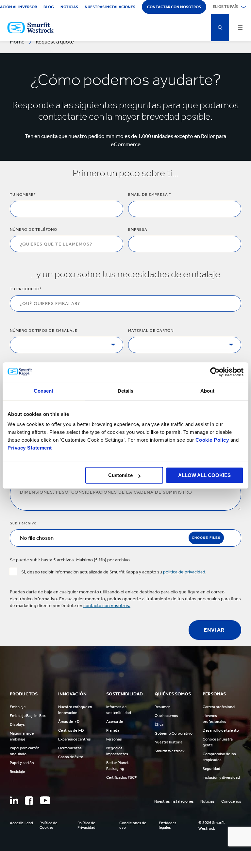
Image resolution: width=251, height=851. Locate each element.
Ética (159, 724)
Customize (120, 475)
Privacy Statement (30, 448)
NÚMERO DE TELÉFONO (33, 229)
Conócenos (231, 801)
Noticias (69, 7)
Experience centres (74, 739)
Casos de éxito (70, 757)
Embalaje (17, 707)
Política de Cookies (48, 825)
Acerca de (114, 721)
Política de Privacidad (86, 825)
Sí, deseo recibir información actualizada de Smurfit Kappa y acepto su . (114, 572)
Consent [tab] (43, 391)
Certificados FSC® (121, 777)
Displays (17, 724)
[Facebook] (29, 800)
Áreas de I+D (69, 721)
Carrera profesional (219, 707)
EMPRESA (137, 229)
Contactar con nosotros (174, 7)
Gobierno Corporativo (173, 733)
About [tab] (207, 391)
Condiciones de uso (132, 825)
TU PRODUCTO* (26, 289)
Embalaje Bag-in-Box (28, 715)
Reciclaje (17, 771)
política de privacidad (184, 572)
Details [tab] (126, 391)
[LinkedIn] (14, 800)
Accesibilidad (21, 823)
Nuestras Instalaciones (110, 7)
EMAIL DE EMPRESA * (149, 194)
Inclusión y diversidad (221, 777)
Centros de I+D (71, 730)
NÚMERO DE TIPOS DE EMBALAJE (43, 330)
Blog (48, 7)
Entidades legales (167, 825)
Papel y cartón (22, 762)
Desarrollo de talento (221, 730)
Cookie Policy (212, 440)
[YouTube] (45, 800)
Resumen (163, 707)
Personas (114, 739)
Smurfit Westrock (170, 751)
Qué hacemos (166, 715)
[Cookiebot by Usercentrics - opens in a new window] (214, 372)
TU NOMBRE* (23, 194)
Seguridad (211, 768)
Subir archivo (23, 523)
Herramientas (70, 748)
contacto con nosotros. (106, 605)
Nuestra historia (168, 742)
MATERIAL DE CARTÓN (151, 330)
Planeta (112, 730)
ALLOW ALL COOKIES (204, 475)
